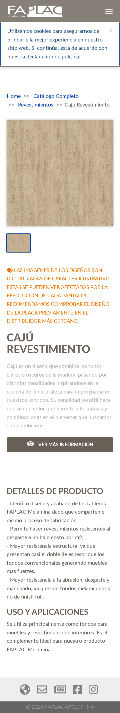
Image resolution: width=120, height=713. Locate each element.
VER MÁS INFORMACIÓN (65, 445)
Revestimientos (35, 104)
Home (14, 96)
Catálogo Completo (56, 96)
